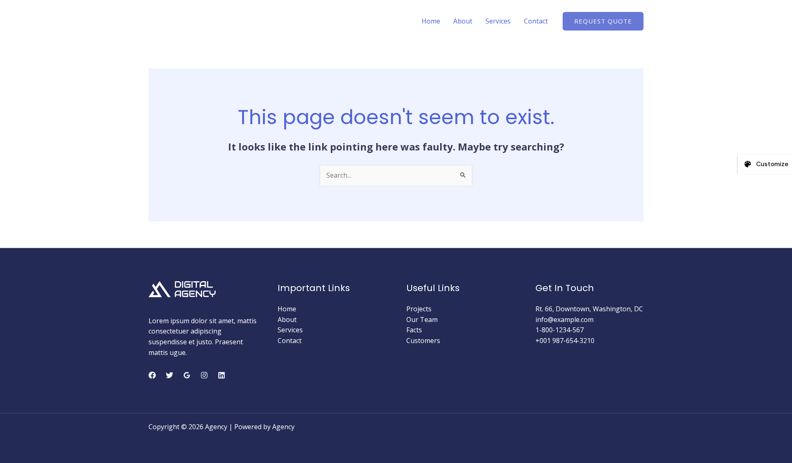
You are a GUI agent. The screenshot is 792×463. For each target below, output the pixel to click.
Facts (414, 329)
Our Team (422, 319)
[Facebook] (152, 375)
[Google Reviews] (187, 375)
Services (498, 21)
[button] (603, 21)
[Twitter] (169, 375)
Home (431, 21)
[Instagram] (204, 375)
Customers (423, 340)
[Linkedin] (221, 375)
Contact (536, 21)
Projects (418, 308)
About (462, 21)
